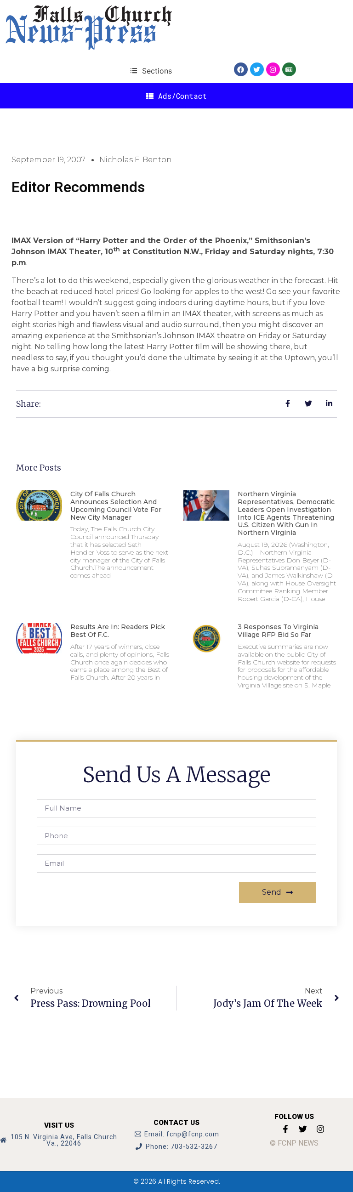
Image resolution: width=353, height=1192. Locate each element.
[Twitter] (257, 69)
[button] (151, 70)
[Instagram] (273, 69)
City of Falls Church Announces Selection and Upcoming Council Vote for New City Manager (115, 505)
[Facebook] (241, 69)
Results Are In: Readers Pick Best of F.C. (117, 631)
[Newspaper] (289, 69)
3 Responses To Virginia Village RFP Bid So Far (278, 631)
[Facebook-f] (285, 1129)
